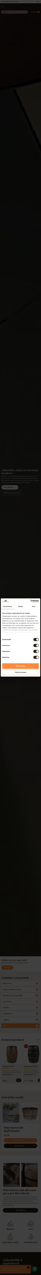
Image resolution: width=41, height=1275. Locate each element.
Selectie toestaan (20, 672)
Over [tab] (33, 606)
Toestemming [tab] (7, 606)
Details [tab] (20, 606)
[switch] (36, 645)
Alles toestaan (20, 666)
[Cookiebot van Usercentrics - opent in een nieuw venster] (30, 601)
